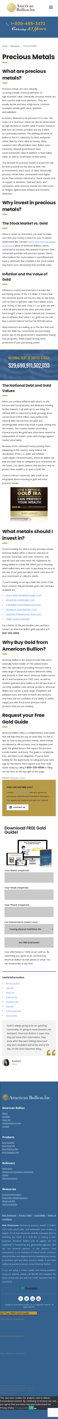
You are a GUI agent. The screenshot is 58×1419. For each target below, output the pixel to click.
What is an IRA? (13, 983)
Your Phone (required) (16, 904)
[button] (18, 1313)
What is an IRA (8, 1201)
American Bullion (21, 792)
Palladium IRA (12, 1001)
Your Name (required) (16, 870)
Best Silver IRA (8, 1146)
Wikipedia (14, 778)
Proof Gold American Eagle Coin (23, 595)
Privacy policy (22, 1407)
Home (4, 46)
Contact (5, 1126)
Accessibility (39, 1215)
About (5, 1113)
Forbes (22, 778)
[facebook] (20, 1298)
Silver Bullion (12, 1015)
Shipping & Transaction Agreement (17, 1172)
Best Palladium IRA (10, 1152)
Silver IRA (10, 992)
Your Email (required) (16, 887)
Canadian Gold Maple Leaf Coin (23, 604)
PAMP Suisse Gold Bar (18, 619)
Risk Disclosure (9, 1215)
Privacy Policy (25, 1215)
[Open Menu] (51, 7)
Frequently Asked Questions (15, 1197)
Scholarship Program (11, 1123)
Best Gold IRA (8, 1142)
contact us (19, 807)
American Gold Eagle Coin (20, 600)
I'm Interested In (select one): (21, 922)
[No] (35, 1408)
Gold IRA (10, 988)
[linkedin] (32, 1298)
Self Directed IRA (13, 1011)
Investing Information (11, 1194)
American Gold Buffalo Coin (21, 609)
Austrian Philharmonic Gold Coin (23, 614)
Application (7, 1168)
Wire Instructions (9, 1178)
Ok (31, 1407)
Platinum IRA (11, 997)
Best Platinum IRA (10, 1149)
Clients (5, 1175)
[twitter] (26, 1298)
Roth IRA (10, 1006)
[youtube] (38, 1298)
